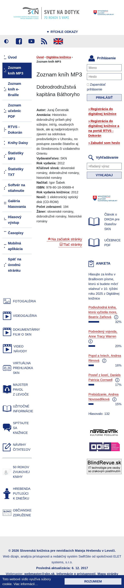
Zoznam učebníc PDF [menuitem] (14, 111)
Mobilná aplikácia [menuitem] (15, 246)
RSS (44, 41)
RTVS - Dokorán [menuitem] (15, 129)
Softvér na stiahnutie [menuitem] (16, 188)
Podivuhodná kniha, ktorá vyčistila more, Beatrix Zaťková (102, 312)
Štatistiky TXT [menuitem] (15, 172)
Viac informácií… (26, 584)
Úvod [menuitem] (12, 57)
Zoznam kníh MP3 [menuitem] (15, 70)
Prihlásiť (104, 97)
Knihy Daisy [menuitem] (18, 143)
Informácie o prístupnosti (76, 574)
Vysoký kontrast (6, 41)
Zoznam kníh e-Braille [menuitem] (14, 89)
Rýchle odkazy (62, 32)
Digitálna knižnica (58, 57)
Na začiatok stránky (66, 239)
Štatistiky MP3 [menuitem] (15, 156)
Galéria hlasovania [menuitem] (17, 204)
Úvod (40, 57)
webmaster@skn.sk (39, 574)
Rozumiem (93, 581)
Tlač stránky (72, 244)
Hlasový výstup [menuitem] (14, 220)
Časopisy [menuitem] (15, 233)
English (58, 41)
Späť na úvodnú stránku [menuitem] (14, 264)
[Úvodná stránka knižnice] (62, 12)
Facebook (19, 41)
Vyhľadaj (104, 175)
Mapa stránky (108, 574)
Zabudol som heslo (105, 143)
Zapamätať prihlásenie (96, 87)
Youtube (31, 41)
